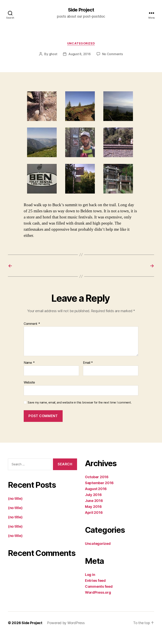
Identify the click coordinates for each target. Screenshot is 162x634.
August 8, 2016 (79, 54)
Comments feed (99, 586)
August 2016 (96, 489)
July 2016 (93, 495)
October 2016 (96, 477)
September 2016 (99, 483)
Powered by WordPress (66, 623)
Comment (32, 324)
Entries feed (95, 580)
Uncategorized (81, 43)
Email (88, 363)
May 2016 (93, 507)
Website (29, 382)
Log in (90, 575)
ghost (53, 54)
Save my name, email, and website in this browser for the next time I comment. (80, 402)
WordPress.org (98, 592)
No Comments (112, 54)
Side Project (81, 10)
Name (29, 363)
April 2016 (94, 512)
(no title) (15, 498)
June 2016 (94, 501)
